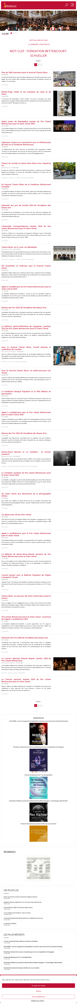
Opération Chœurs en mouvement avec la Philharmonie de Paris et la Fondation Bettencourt (26, 143)
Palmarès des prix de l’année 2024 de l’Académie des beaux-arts (26, 206)
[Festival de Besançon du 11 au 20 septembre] (38, 788)
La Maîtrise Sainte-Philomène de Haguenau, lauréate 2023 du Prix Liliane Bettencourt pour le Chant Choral (26, 327)
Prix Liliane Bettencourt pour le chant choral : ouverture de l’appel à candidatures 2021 (26, 618)
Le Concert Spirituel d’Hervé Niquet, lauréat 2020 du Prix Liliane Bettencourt (26, 659)
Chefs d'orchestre (13, 466)
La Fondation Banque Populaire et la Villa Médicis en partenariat (26, 392)
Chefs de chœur (25, 466)
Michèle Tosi (7, 168)
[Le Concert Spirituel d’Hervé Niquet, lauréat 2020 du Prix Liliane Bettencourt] (64, 663)
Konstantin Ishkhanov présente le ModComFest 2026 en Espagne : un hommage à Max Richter (38, 801)
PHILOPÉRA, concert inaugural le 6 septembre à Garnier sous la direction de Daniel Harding (38, 721)
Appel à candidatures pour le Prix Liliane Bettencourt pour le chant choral (26, 534)
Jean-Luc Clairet (8, 249)
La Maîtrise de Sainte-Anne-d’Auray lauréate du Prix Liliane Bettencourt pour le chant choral (26, 555)
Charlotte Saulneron (9, 663)
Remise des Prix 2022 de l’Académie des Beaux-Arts (24, 433)
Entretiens (34, 466)
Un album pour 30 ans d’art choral (16, 514)
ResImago (10, 851)
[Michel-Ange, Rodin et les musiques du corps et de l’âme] (64, 103)
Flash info (5, 85)
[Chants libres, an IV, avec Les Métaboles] (64, 253)
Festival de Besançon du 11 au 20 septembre (38, 775)
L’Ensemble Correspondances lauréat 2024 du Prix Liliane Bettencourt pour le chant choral (26, 227)
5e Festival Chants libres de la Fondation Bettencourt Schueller (26, 185)
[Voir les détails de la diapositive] (38, 21)
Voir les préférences (38, 996)
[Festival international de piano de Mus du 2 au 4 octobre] (38, 834)
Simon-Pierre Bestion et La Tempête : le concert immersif (26, 453)
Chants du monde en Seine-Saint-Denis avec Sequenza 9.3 (26, 164)
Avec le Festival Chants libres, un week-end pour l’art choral (26, 371)
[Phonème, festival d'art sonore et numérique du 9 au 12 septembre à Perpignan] (38, 761)
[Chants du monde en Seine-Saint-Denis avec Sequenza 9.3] (64, 170)
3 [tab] (16, 33)
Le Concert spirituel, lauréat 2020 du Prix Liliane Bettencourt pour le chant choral (26, 680)
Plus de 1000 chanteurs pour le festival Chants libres (25, 72)
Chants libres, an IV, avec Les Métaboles (19, 247)
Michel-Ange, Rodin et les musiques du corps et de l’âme (26, 93)
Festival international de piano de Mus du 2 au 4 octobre (38, 824)
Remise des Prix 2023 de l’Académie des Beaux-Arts (24, 307)
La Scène (17, 178)
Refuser (38, 991)
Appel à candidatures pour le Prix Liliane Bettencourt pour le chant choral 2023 (26, 413)
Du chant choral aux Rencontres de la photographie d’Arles (26, 494)
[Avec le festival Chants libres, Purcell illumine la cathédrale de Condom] (64, 355)
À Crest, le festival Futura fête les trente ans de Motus (21, 941)
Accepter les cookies (38, 985)
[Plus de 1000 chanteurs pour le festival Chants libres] (64, 78)
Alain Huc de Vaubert (10, 351)
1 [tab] (11, 33)
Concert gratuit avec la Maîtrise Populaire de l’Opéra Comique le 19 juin (26, 576)
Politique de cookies (37, 1001)
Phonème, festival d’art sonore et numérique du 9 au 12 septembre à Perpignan (38, 747)
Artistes (4, 466)
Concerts (5, 178)
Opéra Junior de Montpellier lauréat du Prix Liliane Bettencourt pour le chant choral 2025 (26, 122)
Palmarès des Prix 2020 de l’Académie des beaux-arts (25, 637)
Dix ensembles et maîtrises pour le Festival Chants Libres (26, 267)
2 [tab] (13, 33)
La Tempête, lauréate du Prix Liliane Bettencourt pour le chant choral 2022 (26, 474)
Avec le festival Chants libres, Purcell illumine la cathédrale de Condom (26, 348)
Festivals (11, 178)
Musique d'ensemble (27, 178)
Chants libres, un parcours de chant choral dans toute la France (26, 597)
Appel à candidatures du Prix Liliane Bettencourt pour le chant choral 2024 (26, 287)
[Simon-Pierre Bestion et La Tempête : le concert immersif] (64, 458)
